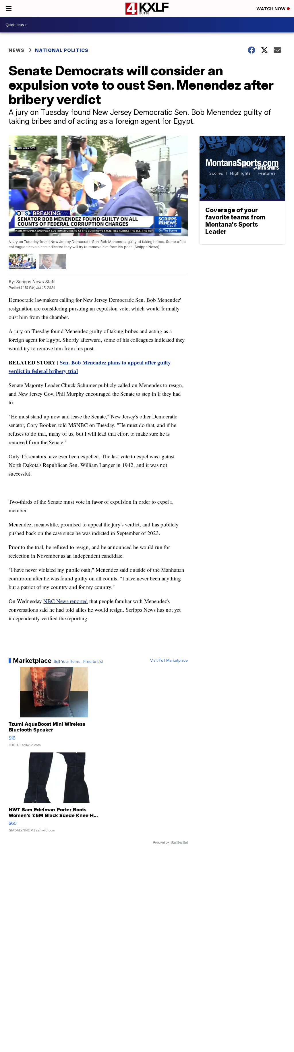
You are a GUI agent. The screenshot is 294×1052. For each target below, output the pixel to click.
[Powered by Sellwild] (179, 843)
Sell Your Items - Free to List (78, 662)
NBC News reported (65, 601)
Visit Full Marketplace (169, 661)
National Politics (61, 50)
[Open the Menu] (8, 8)
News (16, 50)
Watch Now (271, 8)
